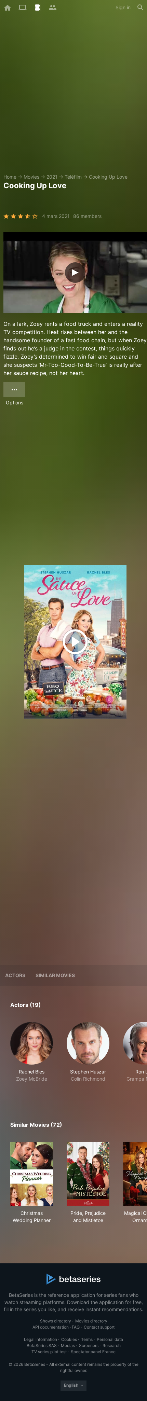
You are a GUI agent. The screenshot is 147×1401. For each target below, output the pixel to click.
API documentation (50, 1327)
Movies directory (91, 1320)
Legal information (40, 1339)
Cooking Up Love (108, 177)
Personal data (110, 1339)
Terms (87, 1339)
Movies (31, 177)
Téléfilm (73, 177)
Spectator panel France (93, 1351)
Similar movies (55, 975)
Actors (15, 975)
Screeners (88, 1345)
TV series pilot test (49, 1351)
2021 (51, 177)
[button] (31, 1056)
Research (112, 1345)
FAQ (76, 1327)
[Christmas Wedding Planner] (31, 1174)
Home (9, 177)
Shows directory (55, 1320)
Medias (68, 1345)
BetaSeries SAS (42, 1345)
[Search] (140, 7)
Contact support (99, 1327)
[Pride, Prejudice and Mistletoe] (88, 1174)
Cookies (69, 1339)
